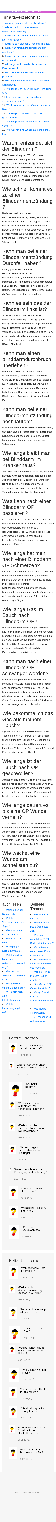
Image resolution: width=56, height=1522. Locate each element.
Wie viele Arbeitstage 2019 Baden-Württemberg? (42, 939)
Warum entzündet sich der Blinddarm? (26, 23)
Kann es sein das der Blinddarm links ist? (27, 43)
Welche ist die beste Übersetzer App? (39, 926)
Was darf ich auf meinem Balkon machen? (40, 975)
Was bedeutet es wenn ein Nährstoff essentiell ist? (41, 963)
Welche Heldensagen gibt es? (11, 1008)
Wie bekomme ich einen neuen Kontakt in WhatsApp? (41, 951)
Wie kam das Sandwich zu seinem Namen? (13, 975)
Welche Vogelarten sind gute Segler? (13, 922)
